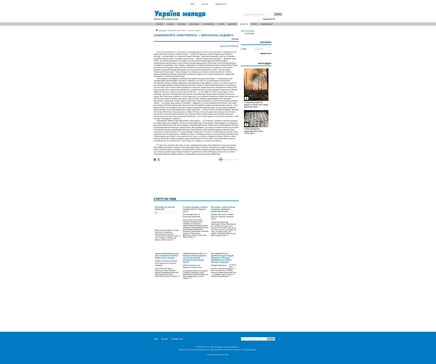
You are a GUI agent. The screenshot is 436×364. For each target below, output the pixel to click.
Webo (227, 355)
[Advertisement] (196, 179)
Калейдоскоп (267, 24)
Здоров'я (232, 24)
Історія (221, 24)
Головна (159, 24)
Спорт (254, 24)
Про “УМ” (205, 4)
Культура (244, 24)
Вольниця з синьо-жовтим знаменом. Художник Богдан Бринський (223, 209)
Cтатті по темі (165, 198)
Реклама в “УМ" (221, 4)
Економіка (194, 24)
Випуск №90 (247, 31)
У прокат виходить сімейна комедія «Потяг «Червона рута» (195, 209)
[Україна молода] (179, 14)
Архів (192, 4)
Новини (170, 24)
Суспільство (208, 24)
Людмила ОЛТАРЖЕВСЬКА (229, 46)
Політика (182, 24)
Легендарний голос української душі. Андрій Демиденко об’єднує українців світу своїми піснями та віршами (222, 258)
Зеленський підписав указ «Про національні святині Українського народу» (167, 256)
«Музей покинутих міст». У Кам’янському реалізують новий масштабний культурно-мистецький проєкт (195, 258)
